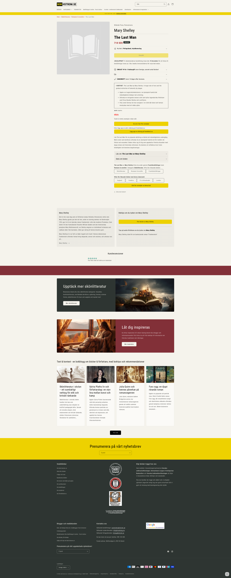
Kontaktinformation (130, 573)
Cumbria (131, 180)
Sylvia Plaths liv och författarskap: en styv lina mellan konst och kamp (100, 391)
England (119, 180)
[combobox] (150, 4)
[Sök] (164, 4)
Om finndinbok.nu (62, 493)
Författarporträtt (61, 531)
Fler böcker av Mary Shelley (145, 222)
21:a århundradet (145, 180)
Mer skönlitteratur (71, 303)
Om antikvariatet (61, 484)
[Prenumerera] (130, 453)
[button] (67, 9)
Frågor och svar (61, 474)
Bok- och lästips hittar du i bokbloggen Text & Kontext (71, 528)
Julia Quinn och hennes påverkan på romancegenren (129, 389)
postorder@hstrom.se (118, 528)
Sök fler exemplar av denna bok (141, 185)
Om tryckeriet (60, 490)
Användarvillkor (113, 573)
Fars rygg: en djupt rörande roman (158, 388)
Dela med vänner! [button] (121, 192)
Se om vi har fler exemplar (141, 124)
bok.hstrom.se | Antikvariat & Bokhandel (70, 573)
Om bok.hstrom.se (62, 468)
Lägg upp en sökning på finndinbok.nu (141, 131)
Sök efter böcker (61, 471)
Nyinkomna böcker (62, 477)
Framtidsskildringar (155, 171)
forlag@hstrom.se (118, 533)
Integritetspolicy (104, 573)
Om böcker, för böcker (63, 537)
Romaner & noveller (137, 171)
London (158, 180)
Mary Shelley (63, 243)
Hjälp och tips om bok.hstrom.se (66, 540)
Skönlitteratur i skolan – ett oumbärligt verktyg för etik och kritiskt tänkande (70, 391)
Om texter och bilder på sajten (65, 481)
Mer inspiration (129, 344)
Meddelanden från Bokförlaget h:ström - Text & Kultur (71, 534)
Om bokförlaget (61, 487)
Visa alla (115, 432)
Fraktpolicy (121, 573)
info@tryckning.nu (119, 530)
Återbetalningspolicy (94, 573)
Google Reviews (121, 13)
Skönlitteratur (121, 171)
